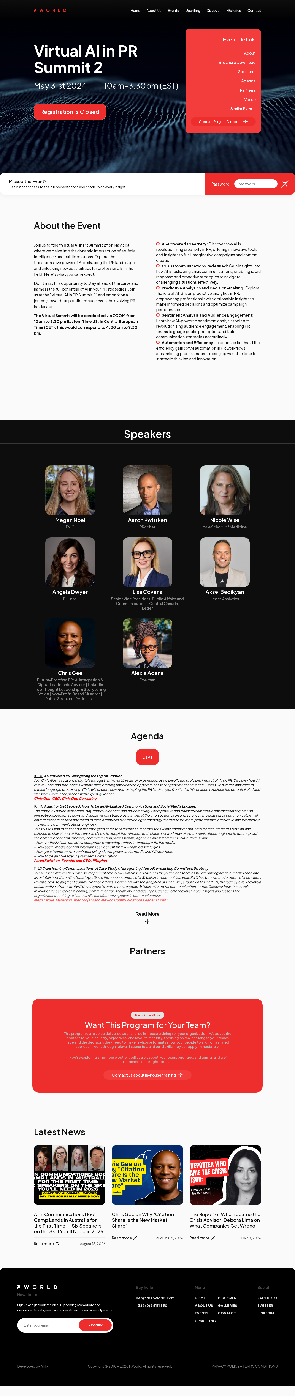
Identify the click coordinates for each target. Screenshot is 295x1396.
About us (154, 10)
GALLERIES (227, 1305)
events (173, 10)
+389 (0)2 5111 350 (151, 1305)
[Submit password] (285, 184)
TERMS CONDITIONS (260, 1366)
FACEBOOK (267, 1298)
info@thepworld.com (155, 1298)
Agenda (248, 80)
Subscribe (95, 1325)
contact (254, 10)
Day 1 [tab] (147, 757)
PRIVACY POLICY (225, 1366)
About (250, 52)
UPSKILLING (205, 1321)
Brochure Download (237, 62)
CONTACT (227, 1313)
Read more (44, 1243)
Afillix (44, 1366)
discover (214, 10)
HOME (200, 1298)
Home (135, 10)
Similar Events (243, 108)
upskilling (193, 10)
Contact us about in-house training (144, 1074)
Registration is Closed (69, 111)
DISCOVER (227, 1298)
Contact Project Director (220, 121)
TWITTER (265, 1305)
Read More (147, 914)
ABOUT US (204, 1305)
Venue (250, 99)
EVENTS (201, 1313)
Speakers (247, 71)
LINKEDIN (265, 1313)
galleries (234, 10)
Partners (248, 90)
